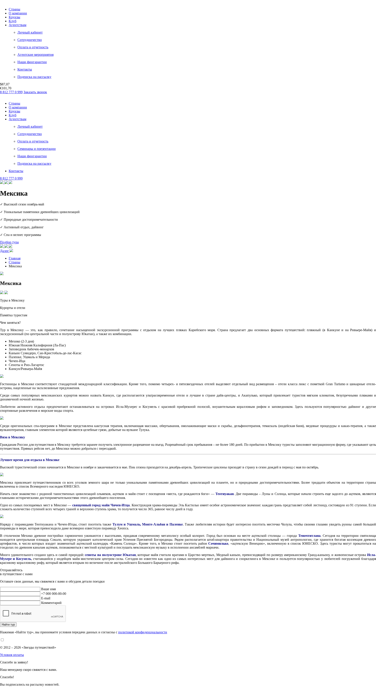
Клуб (12, 21)
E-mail (45, 598)
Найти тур (8, 624)
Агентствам (17, 25)
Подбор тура (9, 242)
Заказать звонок (35, 92)
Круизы (14, 17)
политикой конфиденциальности (142, 632)
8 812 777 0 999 (11, 92)
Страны (14, 9)
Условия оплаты (12, 655)
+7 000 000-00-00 (53, 593)
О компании (18, 13)
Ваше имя (48, 589)
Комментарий (51, 603)
